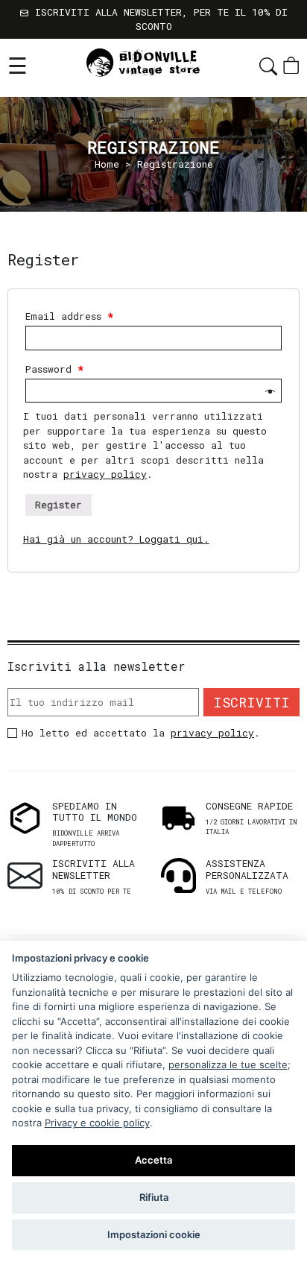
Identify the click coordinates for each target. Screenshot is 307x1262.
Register (58, 504)
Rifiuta (153, 1197)
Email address (69, 316)
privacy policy (105, 474)
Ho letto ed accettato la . (141, 732)
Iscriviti (251, 702)
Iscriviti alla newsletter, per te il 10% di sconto (158, 19)
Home (107, 164)
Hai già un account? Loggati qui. (116, 539)
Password (54, 369)
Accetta (153, 1160)
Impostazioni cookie (153, 1234)
